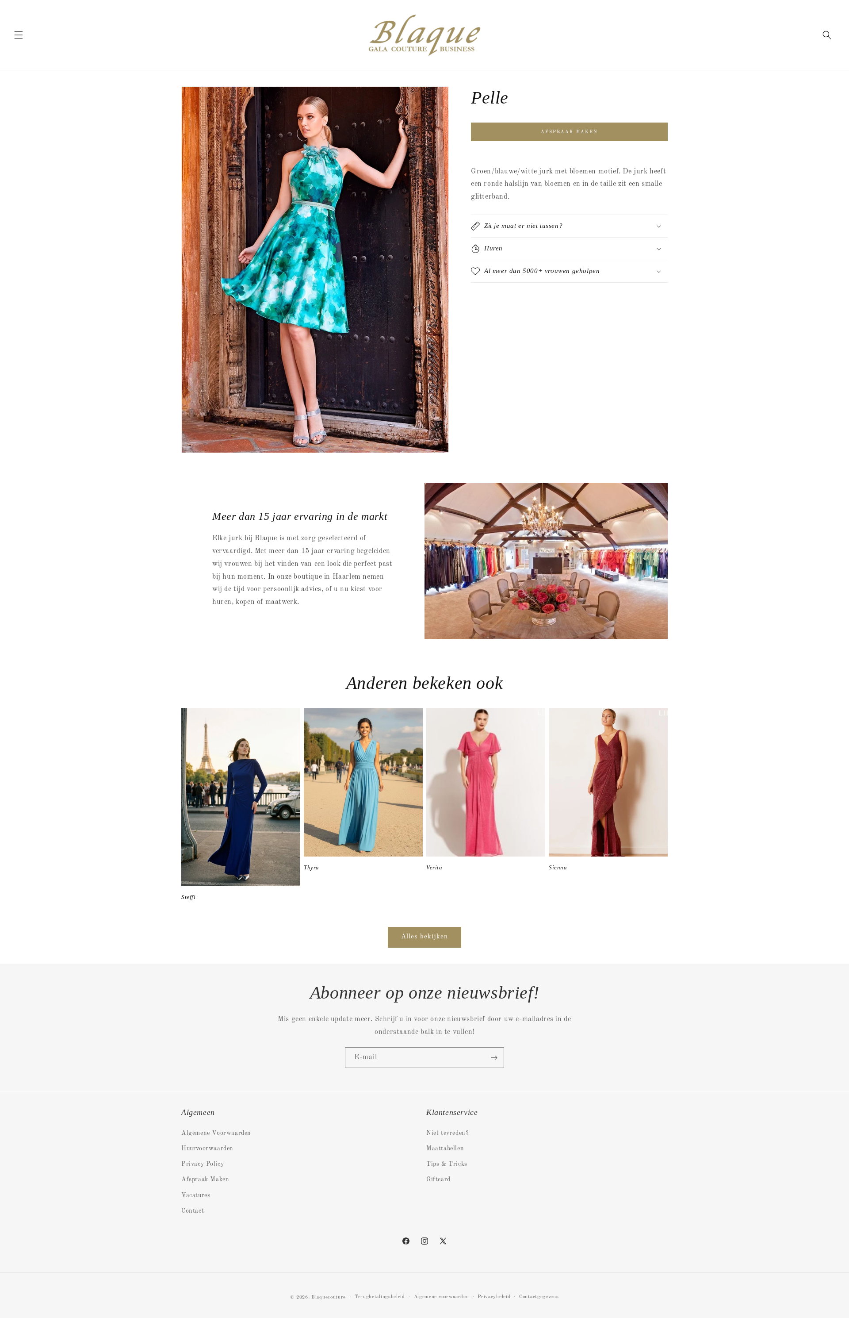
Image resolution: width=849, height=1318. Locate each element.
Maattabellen (445, 1148)
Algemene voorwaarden (441, 1297)
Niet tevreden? (447, 1133)
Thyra (311, 867)
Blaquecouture (328, 1297)
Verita (434, 867)
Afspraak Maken (205, 1179)
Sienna (558, 867)
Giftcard (438, 1179)
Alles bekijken (424, 937)
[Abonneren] (494, 1057)
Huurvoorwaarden (207, 1148)
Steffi (188, 897)
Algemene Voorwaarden (216, 1133)
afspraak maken (569, 132)
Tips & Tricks (446, 1164)
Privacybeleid (494, 1297)
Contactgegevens (539, 1297)
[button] (18, 35)
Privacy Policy (202, 1164)
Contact (192, 1210)
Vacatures (195, 1195)
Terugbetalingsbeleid (380, 1297)
